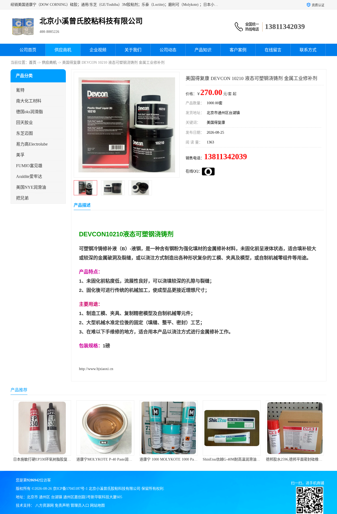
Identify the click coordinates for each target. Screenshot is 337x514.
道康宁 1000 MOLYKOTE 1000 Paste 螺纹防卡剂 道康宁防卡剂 (126, 459)
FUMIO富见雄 (29, 165)
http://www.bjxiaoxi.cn (96, 369)
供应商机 (62, 50)
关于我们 (133, 50)
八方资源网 (44, 505)
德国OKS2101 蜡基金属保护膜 (294, 459)
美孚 (20, 155)
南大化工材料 (28, 101)
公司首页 (27, 50)
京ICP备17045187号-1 (70, 489)
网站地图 (97, 505)
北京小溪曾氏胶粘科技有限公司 (114, 489)
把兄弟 (22, 198)
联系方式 (308, 50)
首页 (32, 62)
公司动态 (168, 50)
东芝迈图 (24, 133)
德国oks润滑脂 (29, 111)
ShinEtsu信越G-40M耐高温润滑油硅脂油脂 (174, 459)
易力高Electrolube (32, 144)
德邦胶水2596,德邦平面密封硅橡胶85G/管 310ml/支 (244, 459)
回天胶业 (24, 122)
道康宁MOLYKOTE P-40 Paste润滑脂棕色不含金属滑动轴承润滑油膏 (68, 459)
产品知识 (203, 50)
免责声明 (62, 505)
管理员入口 (80, 505)
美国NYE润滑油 (31, 187)
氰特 (20, 90)
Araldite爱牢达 (29, 176)
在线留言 (273, 50)
